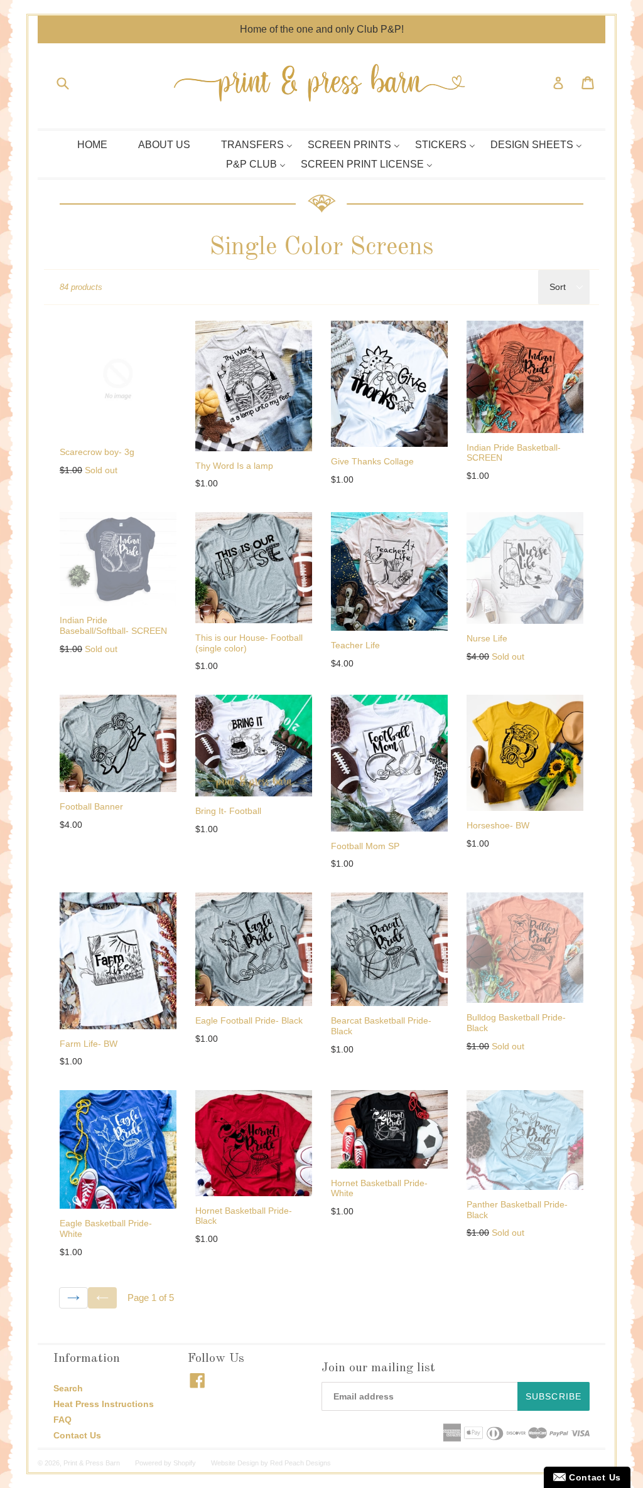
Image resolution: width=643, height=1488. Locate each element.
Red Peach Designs (300, 1463)
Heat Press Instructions (103, 1404)
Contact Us (77, 1435)
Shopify (184, 1463)
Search (68, 1388)
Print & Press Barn (91, 1463)
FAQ (62, 1420)
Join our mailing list (378, 1368)
